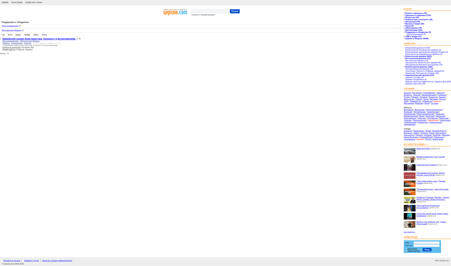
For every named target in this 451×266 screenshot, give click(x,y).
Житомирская (420, 112)
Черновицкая (409, 125)
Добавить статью (31, 261)
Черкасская (423, 122)
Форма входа (411, 237)
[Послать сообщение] (77, 39)
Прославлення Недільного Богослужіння (428, 207)
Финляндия (409, 103)
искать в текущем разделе (203, 15)
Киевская (440, 114)
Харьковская (16, 43)
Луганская (430, 116)
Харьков (27, 43)
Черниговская (435, 122)
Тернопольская (419, 120)
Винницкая (408, 110)
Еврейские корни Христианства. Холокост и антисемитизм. (39, 38)
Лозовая (428, 135)
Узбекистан (427, 101)
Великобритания (429, 95)
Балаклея (408, 131)
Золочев (424, 133)
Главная (5, 2)
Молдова (434, 99)
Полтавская (432, 118)
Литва (426, 99)
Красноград (441, 133)
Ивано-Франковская (425, 114)
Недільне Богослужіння (426, 165)
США (406, 101)
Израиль (414, 97)
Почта (44, 35)
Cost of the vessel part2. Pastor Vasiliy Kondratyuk (432, 215)
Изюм (431, 133)
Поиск (234, 11)
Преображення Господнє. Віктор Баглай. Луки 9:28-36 (430, 174)
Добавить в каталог (11, 261)
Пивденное (439, 137)
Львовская (440, 116)
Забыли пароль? (413, 251)
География (409, 88)
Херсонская (445, 120)
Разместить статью (33, 2)
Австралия (417, 93)
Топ (3, 35)
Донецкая (408, 112)
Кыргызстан (409, 99)
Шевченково (438, 139)
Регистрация (16, 2)
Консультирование (10, 26)
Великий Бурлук (439, 131)
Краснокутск (409, 135)
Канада (442, 97)
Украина (6, 43)
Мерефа (445, 135)
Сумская (407, 120)
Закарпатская (433, 112)
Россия (442, 99)
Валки (428, 131)
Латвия (419, 99)
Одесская (422, 118)
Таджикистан (415, 101)
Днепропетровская (434, 110)
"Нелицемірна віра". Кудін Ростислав (432, 189)
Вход (427, 250)
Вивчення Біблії (423, 149)
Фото (10, 35)
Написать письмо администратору (57, 261)
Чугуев (428, 139)
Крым (421, 116)
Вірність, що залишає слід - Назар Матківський (431, 223)
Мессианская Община (11, 30)
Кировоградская (411, 116)
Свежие (27, 35)
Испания (424, 97)
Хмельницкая (410, 122)
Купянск (419, 135)
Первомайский (426, 137)
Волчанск (408, 133)
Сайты (36, 35)
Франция (419, 103)
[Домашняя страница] (80, 39)
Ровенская (443, 118)
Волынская (419, 110)
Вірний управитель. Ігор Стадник (430, 157)
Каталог (408, 8)
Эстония (434, 103)
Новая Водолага (411, 137)
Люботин (437, 135)
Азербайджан (429, 93)
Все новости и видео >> (416, 144)
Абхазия (407, 93)
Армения (440, 93)
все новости (409, 232)
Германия (442, 95)
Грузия (407, 97)
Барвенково (419, 131)
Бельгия (416, 95)
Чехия (427, 103)
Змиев (416, 133)
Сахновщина (409, 139)
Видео (18, 35)
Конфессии (409, 43)
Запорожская (409, 114)
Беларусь (408, 95)
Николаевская (410, 118)
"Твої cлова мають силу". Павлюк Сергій (430, 182)
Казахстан (433, 97)
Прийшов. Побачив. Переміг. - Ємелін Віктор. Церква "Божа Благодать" (432, 198)
